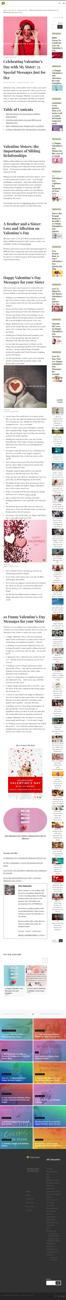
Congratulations (53, 1191)
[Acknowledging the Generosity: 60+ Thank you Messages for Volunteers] (58, 738)
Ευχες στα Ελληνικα (53, 1259)
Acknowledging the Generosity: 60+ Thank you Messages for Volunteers (58, 747)
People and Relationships (8, 1030)
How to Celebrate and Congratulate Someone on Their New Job (58, 642)
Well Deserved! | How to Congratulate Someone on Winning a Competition (57, 420)
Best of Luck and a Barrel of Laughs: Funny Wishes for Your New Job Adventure (57, 541)
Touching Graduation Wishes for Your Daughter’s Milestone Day (58, 577)
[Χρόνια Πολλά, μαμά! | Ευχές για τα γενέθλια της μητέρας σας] (58, 466)
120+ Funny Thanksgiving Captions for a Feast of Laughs (58, 800)
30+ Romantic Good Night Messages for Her (58, 559)
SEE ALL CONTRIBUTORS (27, 935)
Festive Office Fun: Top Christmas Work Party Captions (58, 711)
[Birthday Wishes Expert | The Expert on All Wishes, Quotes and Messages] (3, 3)
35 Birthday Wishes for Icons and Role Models (15, 1122)
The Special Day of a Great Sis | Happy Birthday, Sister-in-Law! (47, 1122)
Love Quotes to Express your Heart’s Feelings (47, 1057)
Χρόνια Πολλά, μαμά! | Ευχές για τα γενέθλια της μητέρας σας (57, 474)
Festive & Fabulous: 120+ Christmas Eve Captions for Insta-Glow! (57, 887)
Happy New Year (52, 1222)
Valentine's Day (22, 10)
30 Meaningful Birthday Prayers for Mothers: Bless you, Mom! (48, 1079)
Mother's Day (51, 1231)
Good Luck (50, 1205)
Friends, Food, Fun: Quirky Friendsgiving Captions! (57, 853)
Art (47, 1174)
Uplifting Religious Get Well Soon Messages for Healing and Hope (58, 834)
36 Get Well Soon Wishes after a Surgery (57, 594)
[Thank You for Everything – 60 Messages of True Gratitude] (58, 498)
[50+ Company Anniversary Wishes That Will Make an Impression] (58, 514)
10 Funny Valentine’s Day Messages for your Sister (26, 129)
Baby (48, 1177)
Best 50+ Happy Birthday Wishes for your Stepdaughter (58, 765)
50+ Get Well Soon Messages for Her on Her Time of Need (57, 609)
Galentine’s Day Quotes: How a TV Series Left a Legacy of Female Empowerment (57, 113)
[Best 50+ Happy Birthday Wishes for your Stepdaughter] (58, 756)
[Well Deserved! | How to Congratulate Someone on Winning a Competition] (58, 410)
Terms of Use (30, 1202)
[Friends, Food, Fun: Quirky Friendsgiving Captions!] (58, 845)
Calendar (50, 1186)
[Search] (59, 27)
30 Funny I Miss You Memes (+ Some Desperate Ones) (14, 1035)
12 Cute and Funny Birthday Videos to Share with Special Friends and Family (16, 1099)
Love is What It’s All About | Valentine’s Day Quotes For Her (57, 296)
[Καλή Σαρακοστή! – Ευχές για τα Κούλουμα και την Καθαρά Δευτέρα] (58, 430)
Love (37, 1052)
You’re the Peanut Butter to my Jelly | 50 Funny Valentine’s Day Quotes (57, 222)
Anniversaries (52, 1171)
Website (21, 931)
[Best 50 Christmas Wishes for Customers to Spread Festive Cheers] (58, 897)
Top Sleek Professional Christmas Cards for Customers (57, 816)
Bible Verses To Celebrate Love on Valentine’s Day (57, 44)
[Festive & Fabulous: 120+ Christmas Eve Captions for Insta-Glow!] (58, 879)
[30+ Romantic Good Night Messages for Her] (58, 552)
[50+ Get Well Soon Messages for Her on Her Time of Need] (58, 601)
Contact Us (29, 1210)
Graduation (51, 1217)
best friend (26, 244)
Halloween (50, 1220)
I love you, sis (30, 494)
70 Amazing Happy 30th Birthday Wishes (15, 1144)
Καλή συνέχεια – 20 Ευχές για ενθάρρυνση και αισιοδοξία (57, 490)
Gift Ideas (50, 1203)
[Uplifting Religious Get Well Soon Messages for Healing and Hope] (58, 825)
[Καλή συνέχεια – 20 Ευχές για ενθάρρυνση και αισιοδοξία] (58, 482)
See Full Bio (40, 935)
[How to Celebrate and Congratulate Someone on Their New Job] (58, 633)
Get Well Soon (52, 1200)
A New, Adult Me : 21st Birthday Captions (47, 1101)
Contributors (29, 1199)
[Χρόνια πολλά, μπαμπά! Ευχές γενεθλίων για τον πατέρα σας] (58, 450)
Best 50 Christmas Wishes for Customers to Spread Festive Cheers (57, 906)
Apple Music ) (37, 931)
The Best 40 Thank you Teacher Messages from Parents (57, 729)
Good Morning (39, 1139)
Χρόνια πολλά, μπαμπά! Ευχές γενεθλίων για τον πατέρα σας (58, 458)
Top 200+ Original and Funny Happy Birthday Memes (14, 1079)
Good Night (51, 1211)
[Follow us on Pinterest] (54, 17)
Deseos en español (53, 1194)
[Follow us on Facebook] (58, 1296)
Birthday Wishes (40, 1030)
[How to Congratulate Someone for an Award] (58, 617)
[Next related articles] (45, 960)
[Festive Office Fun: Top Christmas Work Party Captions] (58, 703)
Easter (49, 1197)
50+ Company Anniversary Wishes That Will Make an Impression (58, 522)
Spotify (28, 931)
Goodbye (4, 1050)
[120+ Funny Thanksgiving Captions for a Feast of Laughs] (58, 793)
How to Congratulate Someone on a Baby (58, 658)
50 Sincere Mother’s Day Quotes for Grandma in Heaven (57, 693)
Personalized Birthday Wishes (53, 1240)
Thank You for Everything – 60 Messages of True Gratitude (57, 505)
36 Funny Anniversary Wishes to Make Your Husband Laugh (58, 675)
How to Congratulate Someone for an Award (58, 625)
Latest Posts (12, 10)
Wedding (49, 1255)
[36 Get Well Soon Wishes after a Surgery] (58, 588)
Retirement (51, 1243)
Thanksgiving (51, 1249)
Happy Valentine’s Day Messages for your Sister (25, 126)
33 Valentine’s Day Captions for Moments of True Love (24, 858)
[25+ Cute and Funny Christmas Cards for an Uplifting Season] (58, 773)
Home (5, 10)
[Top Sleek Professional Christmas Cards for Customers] (58, 808)
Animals (49, 1169)
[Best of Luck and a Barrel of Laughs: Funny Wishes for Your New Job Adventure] (58, 532)
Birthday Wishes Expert (13, 1295)
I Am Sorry (50, 1225)
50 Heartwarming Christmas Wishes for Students (57, 925)
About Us (28, 1195)
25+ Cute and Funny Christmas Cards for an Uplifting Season (57, 782)
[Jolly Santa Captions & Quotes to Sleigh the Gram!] (58, 861)
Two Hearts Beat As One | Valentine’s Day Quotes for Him (57, 260)
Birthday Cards (52, 1180)
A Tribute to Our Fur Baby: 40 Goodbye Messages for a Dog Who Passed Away (16, 1056)
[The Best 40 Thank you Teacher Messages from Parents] (58, 721)
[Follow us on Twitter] (62, 17)
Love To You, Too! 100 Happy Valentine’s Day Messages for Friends (57, 365)
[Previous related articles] (40, 960)
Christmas (50, 1188)
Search (60, 23)
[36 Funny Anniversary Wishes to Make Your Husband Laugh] (58, 667)
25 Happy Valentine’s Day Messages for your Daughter (14, 990)
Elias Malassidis (10, 82)
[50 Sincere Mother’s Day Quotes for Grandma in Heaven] (58, 685)
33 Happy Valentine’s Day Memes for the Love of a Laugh (57, 149)
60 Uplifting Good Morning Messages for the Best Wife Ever (48, 1144)
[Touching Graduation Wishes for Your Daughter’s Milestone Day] (58, 568)
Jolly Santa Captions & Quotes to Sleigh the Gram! (58, 869)
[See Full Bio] (45, 935)
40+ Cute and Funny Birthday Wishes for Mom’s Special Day (47, 1035)
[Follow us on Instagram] (59, 17)
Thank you (50, 1246)
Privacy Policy (30, 1206)
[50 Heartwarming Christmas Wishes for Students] (58, 917)
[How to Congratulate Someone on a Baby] (58, 651)
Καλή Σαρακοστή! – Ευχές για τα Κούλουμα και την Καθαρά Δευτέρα (57, 440)
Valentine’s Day (29, 203)
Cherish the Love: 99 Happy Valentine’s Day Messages (57, 330)
